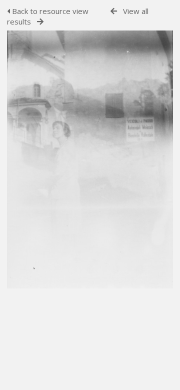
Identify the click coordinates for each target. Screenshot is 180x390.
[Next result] (40, 22)
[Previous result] (113, 11)
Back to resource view (49, 11)
